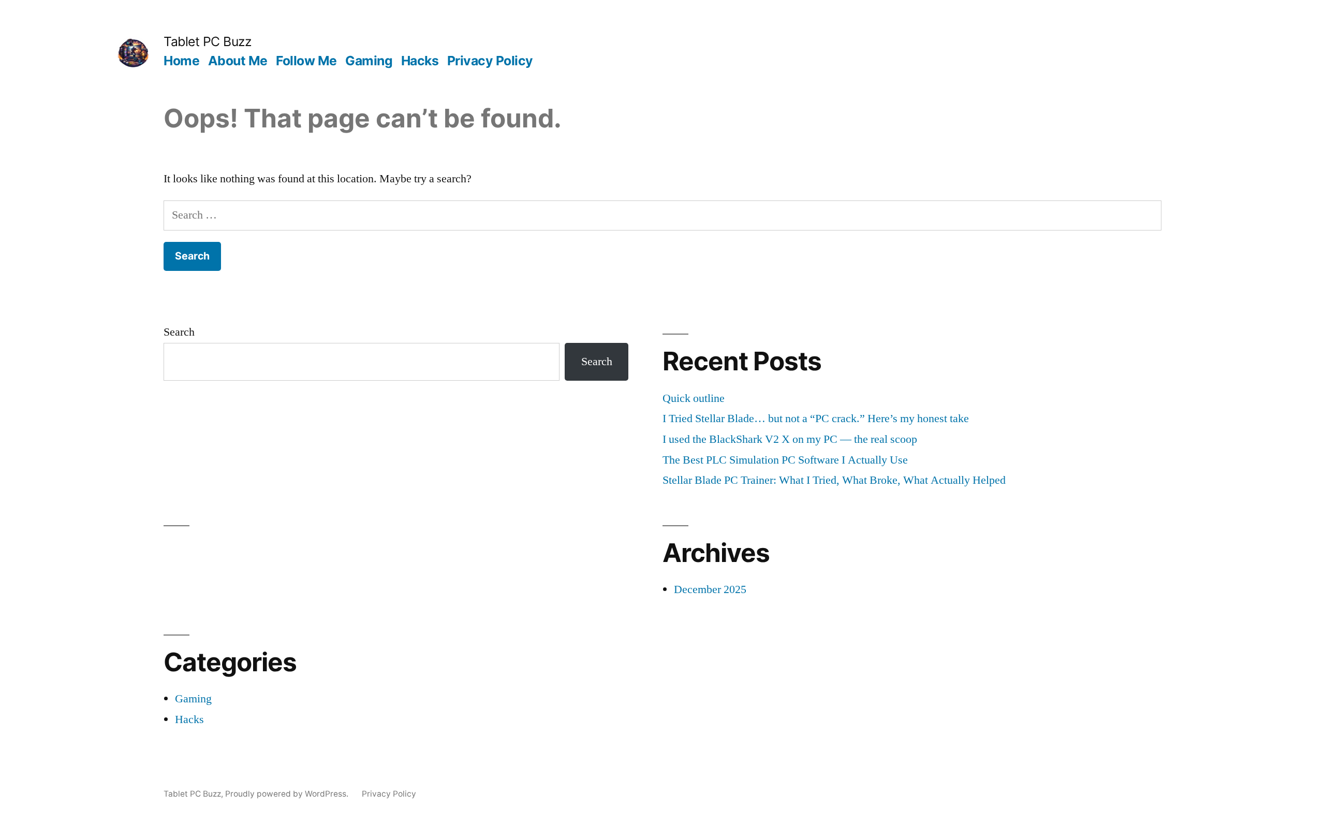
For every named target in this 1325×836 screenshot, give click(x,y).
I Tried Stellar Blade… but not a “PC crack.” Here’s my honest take (815, 418)
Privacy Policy (490, 60)
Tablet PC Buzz (207, 41)
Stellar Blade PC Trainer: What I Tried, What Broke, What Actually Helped (834, 480)
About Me (238, 60)
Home (181, 60)
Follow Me (306, 60)
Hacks (420, 60)
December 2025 (710, 589)
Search (179, 332)
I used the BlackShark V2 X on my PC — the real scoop (789, 439)
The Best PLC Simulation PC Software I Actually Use (785, 460)
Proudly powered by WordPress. (287, 794)
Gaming (368, 60)
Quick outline (693, 398)
